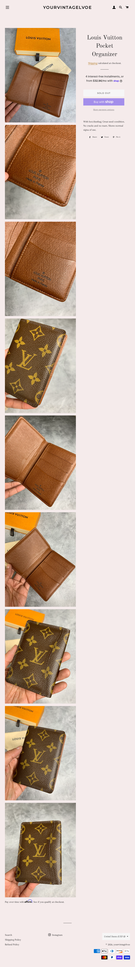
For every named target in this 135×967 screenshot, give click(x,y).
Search (8, 934)
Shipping (92, 63)
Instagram (57, 934)
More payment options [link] (103, 109)
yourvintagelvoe (67, 7)
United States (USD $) (114, 936)
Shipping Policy (13, 939)
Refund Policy (12, 944)
